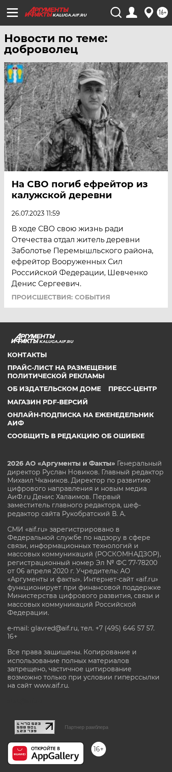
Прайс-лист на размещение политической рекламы (62, 372)
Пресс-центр (132, 389)
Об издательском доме (54, 389)
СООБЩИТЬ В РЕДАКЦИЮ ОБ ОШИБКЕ (75, 436)
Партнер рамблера (86, 727)
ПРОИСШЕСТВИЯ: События (60, 297)
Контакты (27, 355)
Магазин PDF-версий (47, 402)
